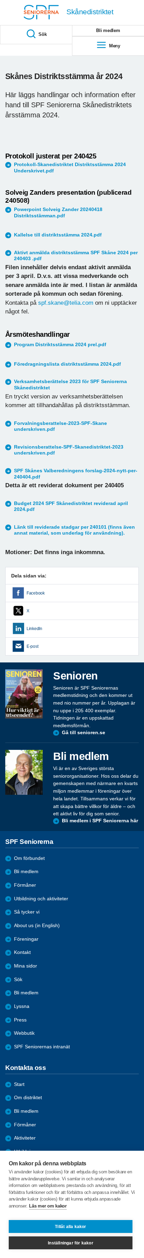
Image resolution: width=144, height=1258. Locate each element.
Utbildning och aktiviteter (41, 898)
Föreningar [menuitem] (26, 939)
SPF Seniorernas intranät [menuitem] (42, 1046)
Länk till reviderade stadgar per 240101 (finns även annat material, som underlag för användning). (74, 530)
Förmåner (25, 885)
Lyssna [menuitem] (21, 1006)
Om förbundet (29, 858)
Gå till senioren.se (83, 732)
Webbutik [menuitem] (24, 1033)
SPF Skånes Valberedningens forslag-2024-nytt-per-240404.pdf (75, 474)
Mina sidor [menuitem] (25, 966)
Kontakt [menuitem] (22, 952)
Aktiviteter (25, 1138)
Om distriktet (28, 1097)
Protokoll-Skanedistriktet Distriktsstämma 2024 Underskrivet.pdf (70, 167)
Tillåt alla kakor (70, 1226)
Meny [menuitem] (114, 45)
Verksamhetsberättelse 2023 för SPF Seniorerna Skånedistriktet (70, 384)
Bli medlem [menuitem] (108, 30)
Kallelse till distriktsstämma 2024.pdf (58, 235)
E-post (32, 646)
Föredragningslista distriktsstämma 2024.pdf (67, 364)
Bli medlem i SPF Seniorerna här (100, 820)
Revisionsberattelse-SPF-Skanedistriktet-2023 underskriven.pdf (68, 450)
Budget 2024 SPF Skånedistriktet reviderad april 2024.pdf (71, 506)
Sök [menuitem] (42, 34)
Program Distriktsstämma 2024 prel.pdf (60, 344)
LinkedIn (34, 629)
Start (19, 1084)
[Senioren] (24, 694)
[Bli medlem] (24, 772)
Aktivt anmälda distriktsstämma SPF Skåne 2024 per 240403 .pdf (76, 256)
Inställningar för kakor (70, 1243)
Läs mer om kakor (47, 1206)
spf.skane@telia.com (65, 303)
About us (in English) (37, 925)
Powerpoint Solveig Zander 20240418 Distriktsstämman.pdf (58, 212)
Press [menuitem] (20, 1020)
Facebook (36, 593)
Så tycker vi (26, 912)
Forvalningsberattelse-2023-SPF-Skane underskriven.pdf (60, 426)
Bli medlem (26, 871)
